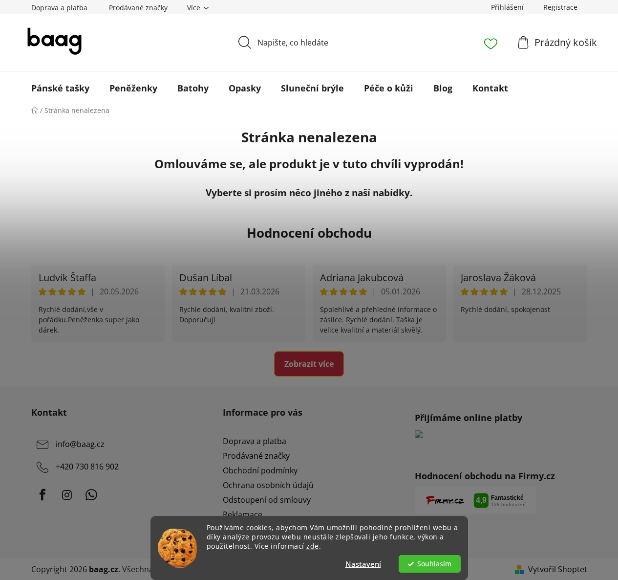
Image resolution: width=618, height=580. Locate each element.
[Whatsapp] (91, 495)
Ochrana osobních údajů (268, 485)
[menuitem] (60, 88)
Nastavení (363, 564)
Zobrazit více (309, 363)
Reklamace (242, 514)
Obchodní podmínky (260, 470)
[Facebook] (42, 495)
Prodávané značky (138, 7)
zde (312, 546)
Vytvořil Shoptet (557, 569)
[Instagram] (67, 495)
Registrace (560, 7)
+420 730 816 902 (87, 466)
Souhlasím (434, 563)
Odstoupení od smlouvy (267, 499)
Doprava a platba (59, 7)
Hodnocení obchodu (309, 233)
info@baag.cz (80, 444)
